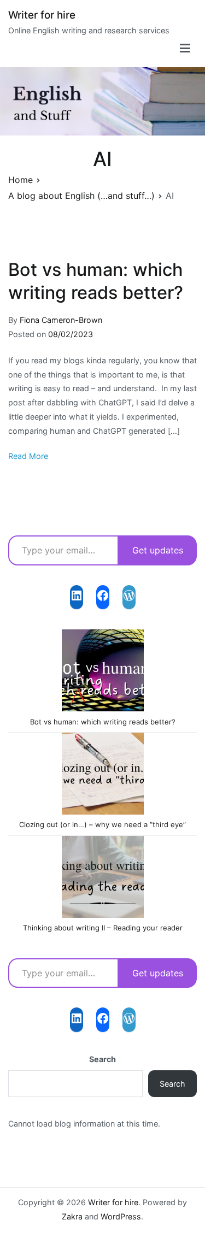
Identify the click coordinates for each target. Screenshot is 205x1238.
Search (102, 1059)
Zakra (72, 1216)
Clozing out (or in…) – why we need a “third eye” (102, 824)
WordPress (121, 1216)
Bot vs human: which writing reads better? (102, 721)
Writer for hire (41, 15)
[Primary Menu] (185, 49)
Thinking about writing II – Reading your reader (103, 927)
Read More (28, 456)
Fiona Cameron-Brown (61, 320)
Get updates (157, 550)
